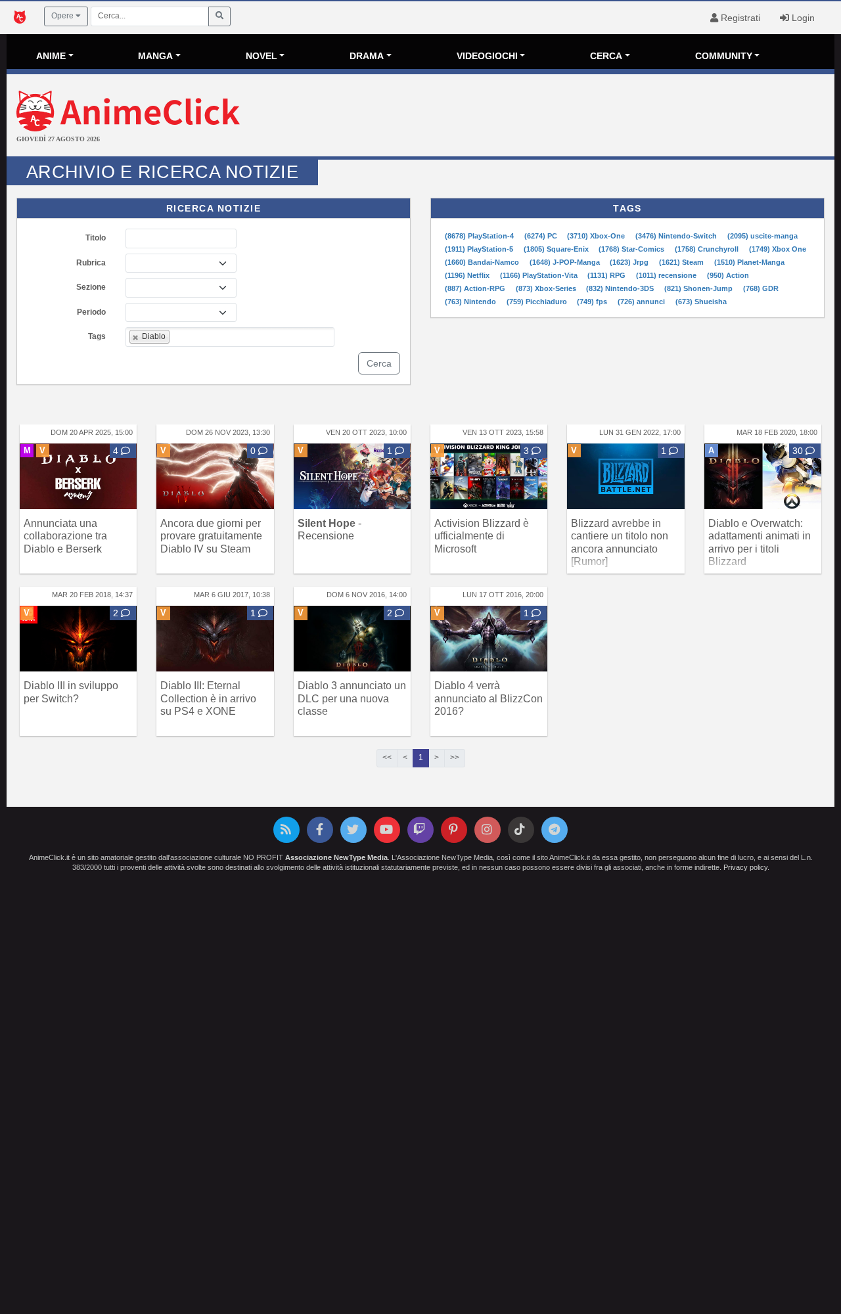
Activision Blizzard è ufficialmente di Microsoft (481, 536)
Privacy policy (745, 867)
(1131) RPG (607, 275)
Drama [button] (367, 56)
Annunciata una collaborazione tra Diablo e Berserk (65, 536)
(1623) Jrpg (630, 262)
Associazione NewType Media (336, 857)
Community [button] (723, 56)
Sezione (91, 287)
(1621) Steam (682, 262)
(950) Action (728, 275)
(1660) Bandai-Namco (483, 262)
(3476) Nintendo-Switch (677, 236)
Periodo (91, 312)
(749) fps (593, 302)
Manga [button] (155, 56)
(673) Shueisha (701, 302)
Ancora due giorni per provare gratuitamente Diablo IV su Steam (211, 536)
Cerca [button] (606, 56)
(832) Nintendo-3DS (621, 288)
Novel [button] (261, 56)
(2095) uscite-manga (762, 236)
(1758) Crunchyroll (707, 249)
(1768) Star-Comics (632, 249)
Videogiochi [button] (487, 56)
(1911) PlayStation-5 (480, 249)
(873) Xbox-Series (547, 288)
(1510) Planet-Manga (749, 262)
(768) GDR (761, 288)
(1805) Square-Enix (557, 249)
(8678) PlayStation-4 (480, 236)
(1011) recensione (667, 275)
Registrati (739, 17)
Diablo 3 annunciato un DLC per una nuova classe (352, 698)
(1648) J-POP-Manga (566, 262)
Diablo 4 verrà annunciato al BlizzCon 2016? (488, 698)
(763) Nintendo (471, 302)
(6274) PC (541, 236)
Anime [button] (51, 56)
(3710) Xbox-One (597, 236)
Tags (97, 336)
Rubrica (91, 262)
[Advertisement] (558, 117)
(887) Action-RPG (476, 288)
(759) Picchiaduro (538, 302)
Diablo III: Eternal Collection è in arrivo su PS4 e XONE (208, 698)
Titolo (95, 237)
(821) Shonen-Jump (699, 288)
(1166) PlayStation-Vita (540, 275)
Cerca (379, 363)
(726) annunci (642, 302)
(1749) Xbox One (777, 249)
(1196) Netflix (468, 275)
